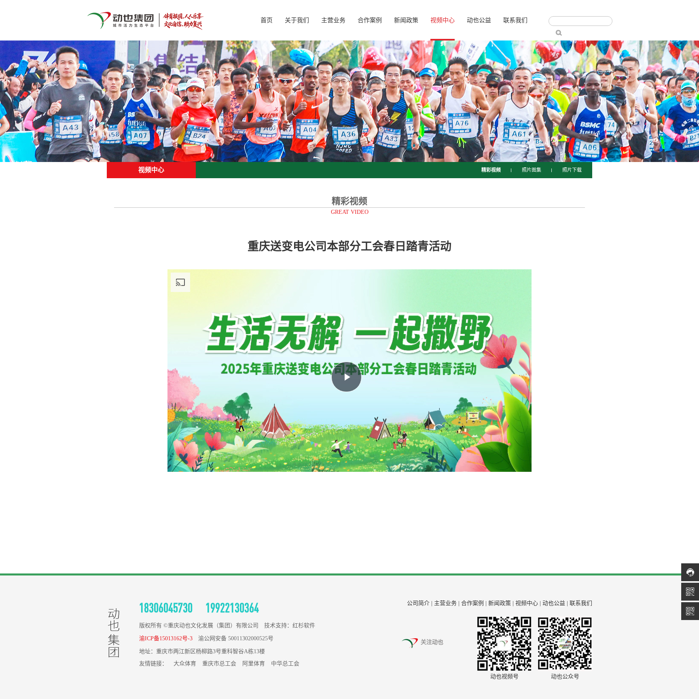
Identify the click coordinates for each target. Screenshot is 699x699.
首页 (267, 20)
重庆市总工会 (219, 664)
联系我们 (515, 20)
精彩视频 (491, 170)
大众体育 (185, 664)
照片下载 (572, 170)
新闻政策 (406, 20)
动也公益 (479, 20)
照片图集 (531, 170)
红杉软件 (303, 625)
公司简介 (418, 603)
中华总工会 (285, 664)
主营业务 (333, 20)
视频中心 (442, 20)
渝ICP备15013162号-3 (166, 638)
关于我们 (297, 20)
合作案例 (370, 20)
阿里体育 (253, 664)
